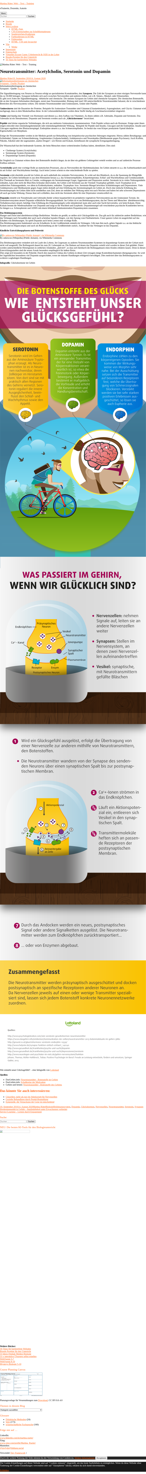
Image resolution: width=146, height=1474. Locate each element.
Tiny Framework (17, 1453)
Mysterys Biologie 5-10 (10, 1364)
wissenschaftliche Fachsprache (19, 1424)
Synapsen (139, 1107)
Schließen (4, 1470)
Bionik (9, 24)
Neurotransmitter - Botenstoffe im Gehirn (39, 1079)
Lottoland (54, 1070)
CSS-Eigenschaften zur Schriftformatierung (30, 31)
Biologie (49, 1107)
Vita (7, 44)
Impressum (11, 49)
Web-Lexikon (12, 26)
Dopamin (75, 1107)
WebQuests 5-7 (7, 1359)
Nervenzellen (102, 1107)
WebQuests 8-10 (7, 1361)
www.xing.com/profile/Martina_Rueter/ (18, 1443)
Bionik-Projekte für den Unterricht (21, 57)
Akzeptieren (101, 1458)
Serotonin (129, 1107)
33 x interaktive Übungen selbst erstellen (18, 1356)
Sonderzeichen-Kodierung (23, 34)
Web (8, 1422)
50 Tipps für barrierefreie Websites (21, 59)
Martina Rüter (6, 78)
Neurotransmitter (116, 1107)
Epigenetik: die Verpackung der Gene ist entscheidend (30, 1102)
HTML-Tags (17, 29)
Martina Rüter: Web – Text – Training (17, 3)
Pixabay (21, 88)
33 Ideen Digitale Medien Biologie (15, 1354)
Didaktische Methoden (16, 1419)
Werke (14, 47)
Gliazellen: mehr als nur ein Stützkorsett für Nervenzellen (31, 1097)
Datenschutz (11, 52)
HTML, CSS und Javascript (24, 42)
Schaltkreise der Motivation (33, 1082)
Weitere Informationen (85, 1458)
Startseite (10, 21)
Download (43, 1400)
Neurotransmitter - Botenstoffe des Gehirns (42, 1085)
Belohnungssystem (61, 1107)
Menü (3, 13)
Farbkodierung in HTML (22, 36)
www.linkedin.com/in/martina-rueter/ (16, 1438)
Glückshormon (87, 1107)
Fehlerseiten (16, 39)
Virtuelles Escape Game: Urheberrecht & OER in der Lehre (32, 54)
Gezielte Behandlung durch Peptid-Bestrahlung (27, 1099)
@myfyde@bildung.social (12, 1448)
